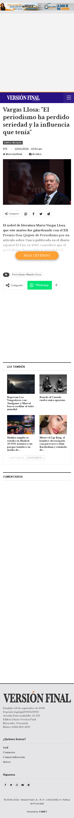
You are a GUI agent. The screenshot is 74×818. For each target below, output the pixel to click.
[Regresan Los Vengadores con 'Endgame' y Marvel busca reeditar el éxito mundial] (21, 384)
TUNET (43, 811)
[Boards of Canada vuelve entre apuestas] (53, 384)
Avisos (7, 762)
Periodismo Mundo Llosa (26, 274)
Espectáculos (13, 143)
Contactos (9, 752)
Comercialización (14, 757)
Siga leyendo (37, 255)
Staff (5, 747)
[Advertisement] (37, 52)
